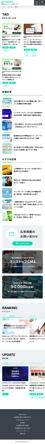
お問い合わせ (22, 414)
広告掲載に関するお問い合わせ (22, 417)
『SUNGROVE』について (22, 420)
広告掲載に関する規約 (22, 425)
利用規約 (22, 422)
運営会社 (22, 433)
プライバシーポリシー (22, 431)
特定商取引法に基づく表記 (22, 428)
